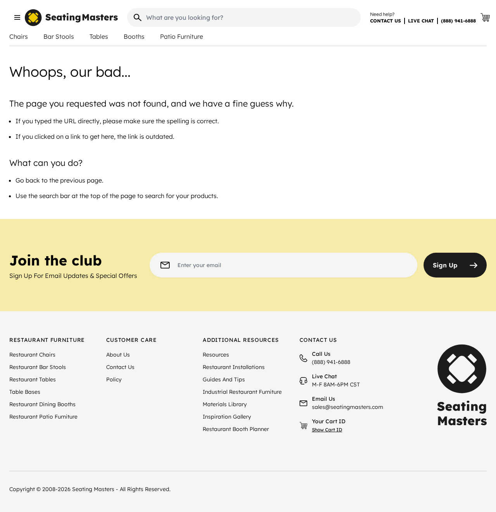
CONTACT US (385, 21)
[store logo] (71, 18)
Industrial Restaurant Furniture (242, 391)
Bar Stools (58, 36)
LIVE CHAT (421, 21)
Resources (216, 354)
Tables (99, 36)
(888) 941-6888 (458, 21)
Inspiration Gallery (227, 416)
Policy (114, 379)
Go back (28, 180)
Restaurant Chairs (32, 354)
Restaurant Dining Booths (42, 404)
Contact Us (120, 367)
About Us (118, 354)
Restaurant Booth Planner (236, 429)
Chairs (18, 36)
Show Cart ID (327, 430)
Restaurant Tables (32, 379)
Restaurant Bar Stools (37, 367)
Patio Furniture (181, 36)
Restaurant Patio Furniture (43, 416)
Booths (134, 36)
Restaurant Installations (234, 367)
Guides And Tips (224, 379)
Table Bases (24, 391)
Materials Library (225, 404)
